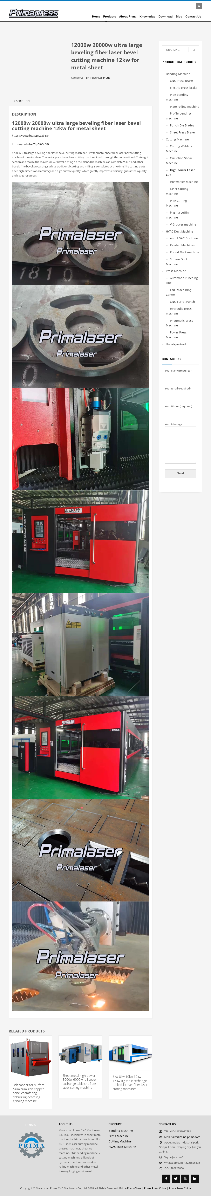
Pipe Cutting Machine (176, 203)
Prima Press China (130, 1188)
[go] (194, 50)
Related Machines (182, 245)
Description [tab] (21, 101)
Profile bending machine (178, 115)
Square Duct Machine (176, 261)
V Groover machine (183, 224)
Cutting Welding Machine (179, 148)
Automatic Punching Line (182, 280)
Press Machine (176, 271)
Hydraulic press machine (179, 311)
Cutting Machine (177, 139)
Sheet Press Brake (182, 132)
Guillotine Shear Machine (179, 160)
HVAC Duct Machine (179, 231)
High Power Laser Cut (96, 77)
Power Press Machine (176, 334)
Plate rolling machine (184, 107)
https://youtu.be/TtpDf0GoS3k (30, 144)
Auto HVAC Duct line (184, 238)
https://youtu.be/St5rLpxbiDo (30, 135)
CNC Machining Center (178, 292)
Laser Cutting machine (177, 191)
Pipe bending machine (177, 97)
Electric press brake (183, 88)
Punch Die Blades (182, 125)
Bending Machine (178, 74)
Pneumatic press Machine (179, 323)
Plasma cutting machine (178, 214)
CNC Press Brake (181, 81)
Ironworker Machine (184, 182)
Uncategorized (176, 344)
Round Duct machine (184, 252)
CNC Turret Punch (182, 302)
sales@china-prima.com (185, 1137)
